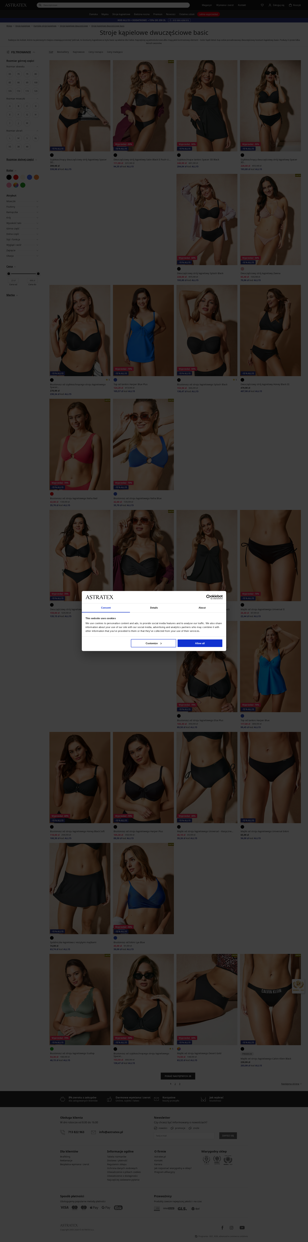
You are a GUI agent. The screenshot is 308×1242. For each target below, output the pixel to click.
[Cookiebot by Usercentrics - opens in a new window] (209, 597)
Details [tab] (154, 607)
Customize (152, 643)
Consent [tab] (106, 607)
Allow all (200, 643)
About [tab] (202, 607)
